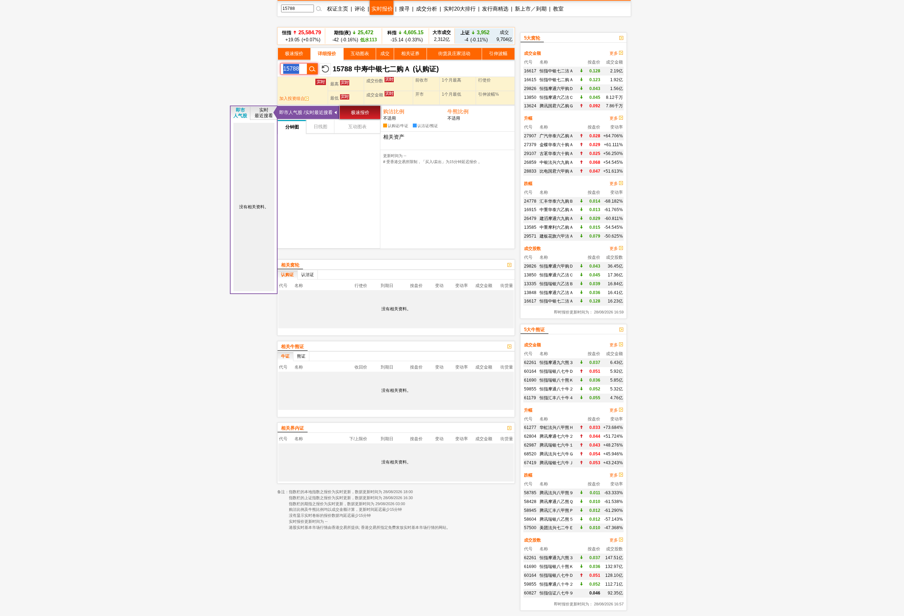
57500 (530, 527)
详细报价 (327, 53)
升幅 (528, 118)
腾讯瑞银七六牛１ (556, 445)
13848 (530, 292)
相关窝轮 (290, 265)
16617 (530, 70)
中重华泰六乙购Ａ (556, 209)
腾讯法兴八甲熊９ (556, 492)
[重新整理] (325, 68)
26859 (530, 162)
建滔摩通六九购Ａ (556, 218)
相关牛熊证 (292, 346)
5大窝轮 (532, 38)
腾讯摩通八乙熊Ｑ (556, 501)
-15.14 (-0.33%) (405, 35)
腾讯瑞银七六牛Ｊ (556, 462)
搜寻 (404, 9)
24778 (530, 201)
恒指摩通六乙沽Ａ (556, 292)
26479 (530, 218)
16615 (530, 79)
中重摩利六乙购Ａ (556, 227)
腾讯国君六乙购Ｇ (556, 105)
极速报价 (294, 53)
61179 (530, 397)
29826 (530, 88)
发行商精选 (495, 9)
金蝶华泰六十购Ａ (556, 144)
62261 (530, 362)
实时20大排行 (460, 9)
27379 (530, 144)
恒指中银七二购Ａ (556, 79)
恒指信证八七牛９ (556, 593)
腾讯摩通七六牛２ (556, 436)
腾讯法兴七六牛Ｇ (556, 453)
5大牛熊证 (534, 329)
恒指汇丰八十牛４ (556, 397)
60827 (530, 593)
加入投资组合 (292, 98)
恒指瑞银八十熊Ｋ (556, 380)
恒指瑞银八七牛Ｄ (556, 371)
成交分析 (426, 9)
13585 (530, 227)
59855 (530, 389)
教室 (558, 9)
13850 (530, 97)
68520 (530, 453)
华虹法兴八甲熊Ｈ (556, 427)
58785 (530, 492)
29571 (530, 236)
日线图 (320, 126)
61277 (530, 427)
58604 (530, 519)
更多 (614, 53)
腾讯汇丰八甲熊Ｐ (556, 510)
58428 (530, 501)
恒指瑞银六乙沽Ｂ (556, 283)
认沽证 (307, 274)
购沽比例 (393, 111)
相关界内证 (292, 428)
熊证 (301, 356)
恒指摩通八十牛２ (556, 389)
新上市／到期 (531, 9)
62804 (530, 436)
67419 (530, 462)
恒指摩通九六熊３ (556, 362)
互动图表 (360, 53)
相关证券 (410, 53)
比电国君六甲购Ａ (556, 171)
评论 (360, 9)
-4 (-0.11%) (474, 35)
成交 (384, 53)
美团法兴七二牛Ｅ (556, 527)
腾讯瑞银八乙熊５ (556, 519)
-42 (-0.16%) (353, 35)
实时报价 (382, 9)
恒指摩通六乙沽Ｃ (556, 97)
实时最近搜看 (264, 112)
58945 (530, 510)
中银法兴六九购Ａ (556, 162)
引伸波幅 (498, 53)
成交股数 (532, 248)
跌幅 (528, 183)
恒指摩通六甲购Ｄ (556, 88)
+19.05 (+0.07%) (301, 35)
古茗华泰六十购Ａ (556, 153)
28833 (530, 171)
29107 (530, 153)
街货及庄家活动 (454, 53)
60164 (530, 371)
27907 (530, 135)
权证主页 (337, 9)
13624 (530, 105)
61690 (530, 380)
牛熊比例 (458, 111)
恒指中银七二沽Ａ (556, 70)
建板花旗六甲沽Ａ (556, 236)
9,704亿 (504, 36)
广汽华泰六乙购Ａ (556, 135)
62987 (530, 445)
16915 (530, 209)
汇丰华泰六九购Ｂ (556, 201)
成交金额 (532, 53)
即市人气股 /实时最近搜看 (306, 112)
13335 (530, 283)
